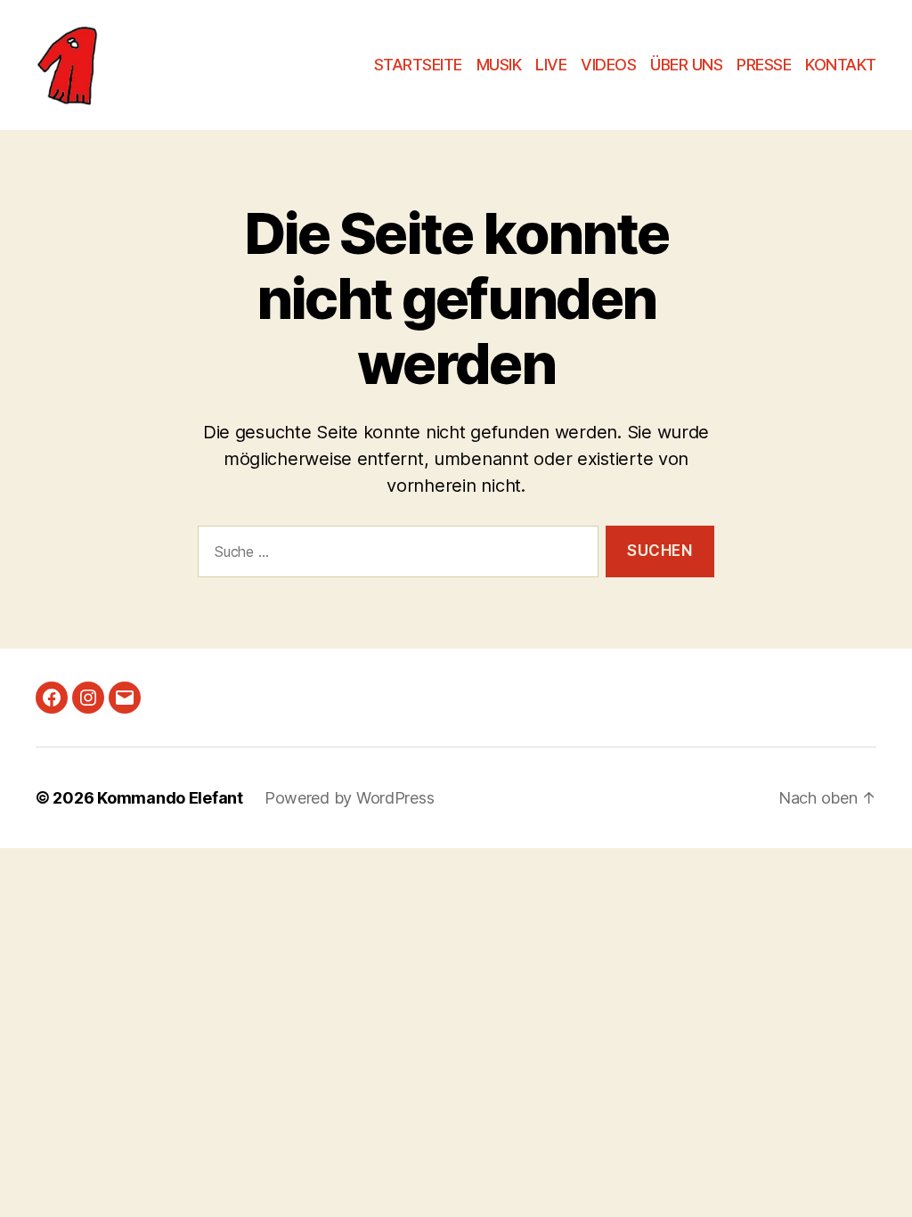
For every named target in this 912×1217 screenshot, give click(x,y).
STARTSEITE (418, 64)
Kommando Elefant (170, 797)
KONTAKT (840, 64)
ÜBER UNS (686, 64)
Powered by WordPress (350, 797)
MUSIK (499, 64)
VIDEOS (608, 64)
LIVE (550, 64)
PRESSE (764, 64)
